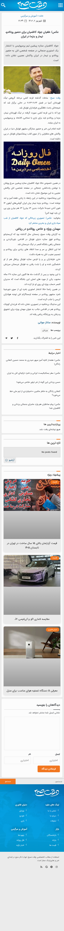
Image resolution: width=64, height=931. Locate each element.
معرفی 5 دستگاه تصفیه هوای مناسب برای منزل (32, 691)
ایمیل (57, 754)
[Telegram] (51, 866)
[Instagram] (56, 866)
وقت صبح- (55, 98)
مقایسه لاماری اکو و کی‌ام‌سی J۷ (32, 619)
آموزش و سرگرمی (29, 16)
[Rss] (41, 866)
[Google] (46, 866)
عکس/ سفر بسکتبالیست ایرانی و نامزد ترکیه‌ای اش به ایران (33, 373)
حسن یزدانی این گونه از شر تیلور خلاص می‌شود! (38, 382)
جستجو (8, 781)
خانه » (40, 16)
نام (30, 754)
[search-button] (3, 5)
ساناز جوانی (44, 322)
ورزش (45, 330)
